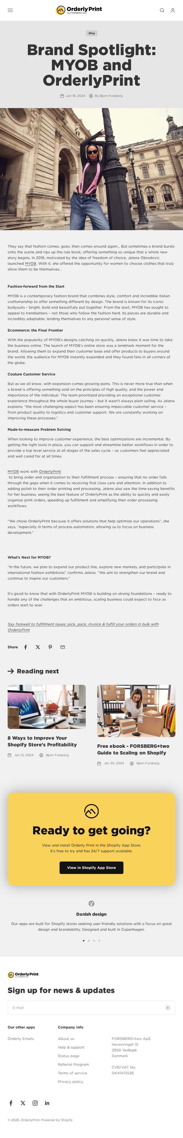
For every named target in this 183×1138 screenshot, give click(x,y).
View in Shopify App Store (91, 868)
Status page (68, 1056)
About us (66, 1039)
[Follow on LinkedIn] (47, 1103)
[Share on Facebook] (25, 647)
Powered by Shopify (57, 1120)
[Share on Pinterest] (50, 647)
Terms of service (72, 1073)
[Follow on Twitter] (23, 1103)
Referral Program (73, 1064)
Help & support (71, 1047)
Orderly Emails (21, 1039)
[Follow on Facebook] (11, 1103)
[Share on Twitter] (38, 647)
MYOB (30, 263)
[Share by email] (62, 647)
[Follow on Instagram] (35, 1103)
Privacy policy (70, 1082)
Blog (92, 33)
